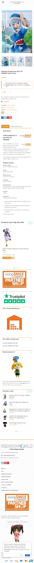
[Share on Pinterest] (8, 117)
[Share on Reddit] (10, 117)
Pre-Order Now (6, 257)
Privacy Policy (4, 479)
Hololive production (9, 107)
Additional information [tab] (16, 126)
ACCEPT (27, 555)
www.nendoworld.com (9, 455)
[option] (17, 31)
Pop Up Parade (11, 105)
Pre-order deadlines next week (10, 346)
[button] (31, 65)
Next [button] (30, 32)
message (22, 383)
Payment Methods (6, 476)
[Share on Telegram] (5, 117)
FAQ (2, 471)
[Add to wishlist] (2, 112)
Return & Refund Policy (7, 482)
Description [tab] (5, 126)
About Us (3, 468)
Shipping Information (6, 474)
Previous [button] (4, 32)
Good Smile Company (11, 110)
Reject (21, 555)
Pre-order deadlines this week (10, 343)
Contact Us (4, 487)
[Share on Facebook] (2, 117)
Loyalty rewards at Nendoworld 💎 (10, 490)
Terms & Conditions (6, 485)
